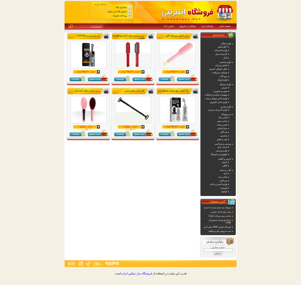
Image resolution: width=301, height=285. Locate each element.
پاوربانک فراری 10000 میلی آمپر (217, 227)
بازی (225, 173)
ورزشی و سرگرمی (222, 144)
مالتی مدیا (223, 177)
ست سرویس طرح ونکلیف (219, 231)
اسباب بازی (222, 147)
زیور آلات (223, 76)
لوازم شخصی (225, 62)
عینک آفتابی (222, 128)
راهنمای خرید (207, 26)
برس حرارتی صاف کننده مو (88, 90)
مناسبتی (223, 135)
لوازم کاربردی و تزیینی (217, 110)
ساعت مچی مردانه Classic (220, 216)
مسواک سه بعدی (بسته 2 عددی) (217, 207)
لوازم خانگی (226, 43)
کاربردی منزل (221, 54)
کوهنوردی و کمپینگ (219, 154)
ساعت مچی (222, 121)
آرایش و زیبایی (221, 65)
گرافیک (224, 191)
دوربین (224, 87)
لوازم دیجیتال (225, 84)
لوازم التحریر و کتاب (218, 184)
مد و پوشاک (226, 114)
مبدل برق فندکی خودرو (221, 212)
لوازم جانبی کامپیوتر (218, 102)
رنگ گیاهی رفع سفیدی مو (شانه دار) (173, 90)
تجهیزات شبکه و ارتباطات (216, 95)
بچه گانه (224, 132)
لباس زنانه (222, 117)
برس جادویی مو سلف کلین (177, 35)
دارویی (224, 162)
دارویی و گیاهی (224, 159)
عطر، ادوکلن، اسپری (218, 69)
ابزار (225, 57)
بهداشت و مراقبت (219, 72)
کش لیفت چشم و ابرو (134, 90)
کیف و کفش (222, 139)
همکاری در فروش (187, 26)
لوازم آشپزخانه (221, 50)
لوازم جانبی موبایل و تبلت (216, 98)
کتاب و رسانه (225, 170)
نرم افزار (223, 180)
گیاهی (224, 165)
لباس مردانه (222, 125)
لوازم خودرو (226, 106)
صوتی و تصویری (220, 91)
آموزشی (223, 188)
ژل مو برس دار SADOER (88, 35)
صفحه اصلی (225, 26)
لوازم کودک (222, 80)
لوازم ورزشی (221, 150)
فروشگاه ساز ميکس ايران (137, 273)
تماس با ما (169, 26)
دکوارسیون (222, 46)
